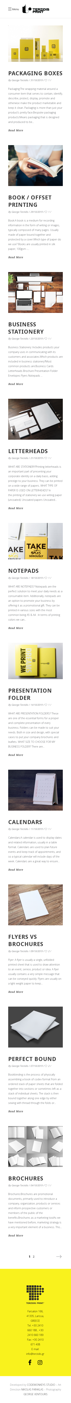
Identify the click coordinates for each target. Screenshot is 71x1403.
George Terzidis (19, 80)
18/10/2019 (36, 577)
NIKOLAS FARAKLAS (32, 1389)
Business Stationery (26, 328)
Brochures (25, 1178)
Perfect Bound (32, 1059)
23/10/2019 (36, 338)
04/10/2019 (36, 1185)
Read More (15, 130)
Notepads (23, 570)
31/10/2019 (36, 80)
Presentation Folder (30, 694)
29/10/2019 (36, 211)
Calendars (25, 822)
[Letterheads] (35, 419)
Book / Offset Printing (30, 201)
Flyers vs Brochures (25, 940)
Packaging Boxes (35, 73)
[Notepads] (35, 541)
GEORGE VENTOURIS (35, 1394)
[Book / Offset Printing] (35, 165)
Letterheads (28, 451)
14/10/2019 (36, 704)
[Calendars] (35, 790)
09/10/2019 (36, 951)
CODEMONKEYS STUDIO (41, 1384)
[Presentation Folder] (35, 661)
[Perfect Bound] (35, 1027)
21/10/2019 (36, 458)
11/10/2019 (36, 829)
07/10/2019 (36, 1066)
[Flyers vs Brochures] (35, 904)
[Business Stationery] (35, 292)
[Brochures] (35, 1146)
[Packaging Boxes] (35, 43)
